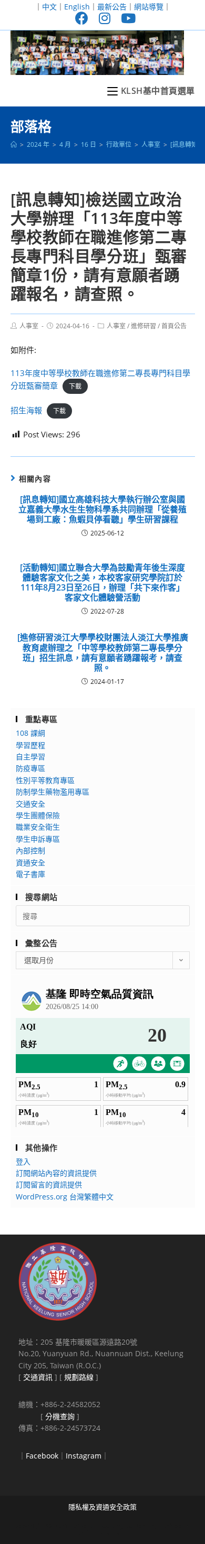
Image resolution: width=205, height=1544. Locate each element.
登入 (23, 1161)
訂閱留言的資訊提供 (49, 1184)
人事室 (28, 325)
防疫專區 (30, 768)
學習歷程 (30, 745)
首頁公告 (174, 325)
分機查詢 (60, 1416)
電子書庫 (30, 874)
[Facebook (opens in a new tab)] (82, 18)
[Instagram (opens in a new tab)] (105, 18)
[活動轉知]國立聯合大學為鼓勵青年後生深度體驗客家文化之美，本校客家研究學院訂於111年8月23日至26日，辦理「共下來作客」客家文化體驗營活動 (102, 583)
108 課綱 (30, 733)
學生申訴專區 (38, 839)
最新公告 (112, 7)
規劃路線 (79, 1377)
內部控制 (30, 850)
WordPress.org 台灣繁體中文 (65, 1197)
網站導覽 (148, 7)
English (77, 7)
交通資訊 (38, 1377)
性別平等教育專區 (45, 780)
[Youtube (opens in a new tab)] (126, 18)
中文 (49, 7)
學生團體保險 (38, 815)
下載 (75, 386)
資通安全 (30, 862)
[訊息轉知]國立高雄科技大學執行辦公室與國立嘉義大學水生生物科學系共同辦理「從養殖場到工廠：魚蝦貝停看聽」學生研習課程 (102, 510)
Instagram (83, 1456)
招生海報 (26, 410)
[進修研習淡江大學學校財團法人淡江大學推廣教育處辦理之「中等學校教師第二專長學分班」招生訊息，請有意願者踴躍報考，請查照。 (102, 652)
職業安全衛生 (38, 827)
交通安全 (30, 804)
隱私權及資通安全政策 (102, 1506)
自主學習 (30, 757)
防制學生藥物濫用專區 (52, 792)
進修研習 (143, 325)
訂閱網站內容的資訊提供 (56, 1173)
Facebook (42, 1456)
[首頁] (14, 144)
